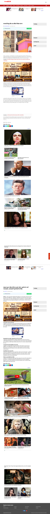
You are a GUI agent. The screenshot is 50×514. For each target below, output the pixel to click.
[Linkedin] (25, 510)
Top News (7, 5)
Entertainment (26, 5)
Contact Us (15, 506)
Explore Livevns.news (8, 505)
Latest (35, 45)
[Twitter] (24, 510)
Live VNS (5, 291)
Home (4, 5)
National (14, 5)
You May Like (36, 41)
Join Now (29, 28)
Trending (35, 24)
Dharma (29, 5)
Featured (35, 37)
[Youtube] (26, 510)
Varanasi (11, 5)
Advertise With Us (27, 506)
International (18, 5)
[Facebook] (23, 510)
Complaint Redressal (38, 506)
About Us (4, 506)
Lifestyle (32, 5)
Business (21, 5)
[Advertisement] (25, 16)
